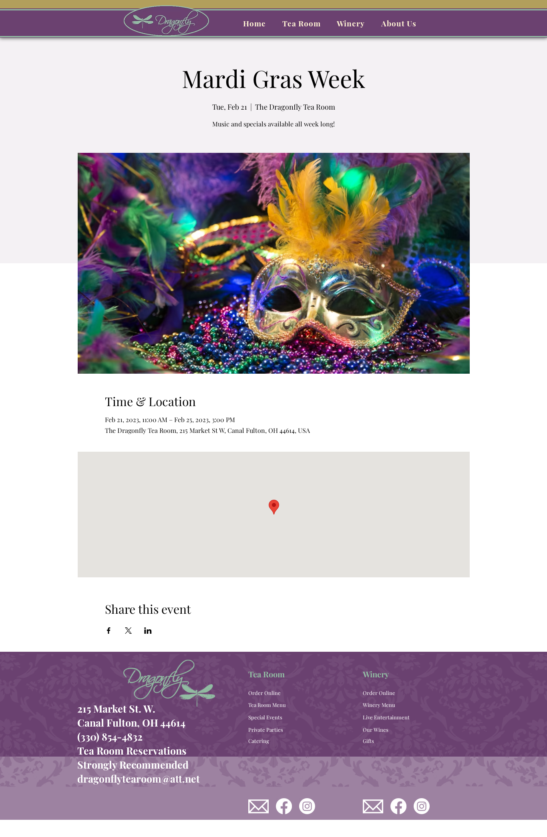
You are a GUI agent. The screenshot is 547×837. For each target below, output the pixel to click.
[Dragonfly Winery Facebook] (398, 806)
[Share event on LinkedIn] (148, 630)
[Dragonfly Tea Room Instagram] (307, 806)
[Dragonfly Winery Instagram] (422, 806)
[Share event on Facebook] (109, 630)
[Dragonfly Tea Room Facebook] (284, 806)
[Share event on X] (128, 630)
